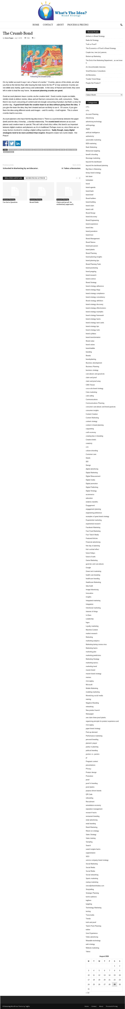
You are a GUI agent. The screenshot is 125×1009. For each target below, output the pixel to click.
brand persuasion (92, 246)
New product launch (93, 710)
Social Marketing (92, 864)
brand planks (90, 249)
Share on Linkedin (18, 143)
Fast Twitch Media (92, 535)
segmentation (90, 853)
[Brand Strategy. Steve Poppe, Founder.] (62, 11)
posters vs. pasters (92, 754)
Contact (48, 24)
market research (91, 633)
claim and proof (91, 377)
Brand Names (90, 242)
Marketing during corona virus (96, 644)
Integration (89, 604)
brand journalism (91, 231)
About (60, 24)
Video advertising (92, 937)
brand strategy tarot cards (95, 323)
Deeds (88, 458)
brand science (91, 279)
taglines (88, 900)
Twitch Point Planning (93, 926)
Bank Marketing (91, 147)
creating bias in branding (94, 436)
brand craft (89, 209)
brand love (89, 235)
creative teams (28, 150)
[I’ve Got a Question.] (15, 191)
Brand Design (90, 213)
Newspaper (90, 714)
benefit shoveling (92, 154)
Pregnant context (92, 761)
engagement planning (93, 509)
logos (88, 622)
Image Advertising (92, 589)
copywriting (90, 429)
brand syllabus (91, 334)
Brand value (90, 341)
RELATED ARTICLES (13, 178)
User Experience (92, 933)
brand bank (90, 191)
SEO (87, 856)
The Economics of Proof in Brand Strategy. (101, 48)
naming (88, 699)
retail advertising (91, 820)
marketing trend (91, 666)
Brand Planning (91, 253)
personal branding (92, 739)
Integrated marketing (93, 600)
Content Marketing (92, 418)
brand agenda (90, 187)
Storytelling (90, 889)
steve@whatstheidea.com (95, 886)
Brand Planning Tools (93, 264)
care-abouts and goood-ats (95, 374)
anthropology (90, 125)
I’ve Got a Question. (10, 202)
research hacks (91, 813)
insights (88, 597)
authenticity (90, 136)
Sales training (90, 838)
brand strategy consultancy (95, 297)
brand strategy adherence (95, 286)
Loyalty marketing (92, 626)
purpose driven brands (93, 791)
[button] (121, 25)
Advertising (90, 118)
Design (88, 465)
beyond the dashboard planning (97, 165)
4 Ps (87, 111)
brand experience (92, 224)
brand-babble (90, 348)
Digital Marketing (92, 472)
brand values (90, 345)
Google (88, 568)
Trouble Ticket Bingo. (93, 79)
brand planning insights (94, 257)
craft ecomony (91, 432)
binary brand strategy (93, 173)
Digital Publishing (92, 487)
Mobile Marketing (92, 688)
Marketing (89, 637)
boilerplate (89, 180)
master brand (90, 670)
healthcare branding (93, 579)
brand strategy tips (92, 326)
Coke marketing (91, 392)
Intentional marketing (93, 608)
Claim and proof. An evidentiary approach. (65, 203)
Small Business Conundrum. (96, 71)
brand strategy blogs (93, 290)
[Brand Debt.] (42, 191)
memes (88, 677)
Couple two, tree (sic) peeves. (96, 52)
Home (36, 24)
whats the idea (71, 150)
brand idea (89, 228)
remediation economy (93, 805)
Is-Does (88, 615)
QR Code (89, 794)
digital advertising (92, 469)
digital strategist (51, 150)
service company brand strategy (97, 860)
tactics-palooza (91, 897)
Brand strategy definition (94, 301)
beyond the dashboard (93, 162)
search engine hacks (93, 849)
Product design (91, 772)
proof (87, 780)
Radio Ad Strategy (92, 40)
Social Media (90, 867)
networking (89, 706)
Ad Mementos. (91, 75)
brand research (91, 275)
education (89, 498)
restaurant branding (92, 816)
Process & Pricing (78, 24)
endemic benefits (92, 502)
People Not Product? (93, 83)
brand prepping (91, 271)
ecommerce (90, 494)
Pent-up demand (91, 732)
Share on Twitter (12, 143)
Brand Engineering (92, 220)
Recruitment (90, 802)
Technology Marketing (93, 908)
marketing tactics (92, 663)
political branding (92, 750)
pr (86, 758)
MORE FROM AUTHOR (35, 178)
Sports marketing (92, 878)
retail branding (91, 823)
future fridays (90, 553)
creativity (89, 443)
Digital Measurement (93, 476)
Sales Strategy (91, 834)
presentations (90, 765)
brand (88, 184)
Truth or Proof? (91, 44)
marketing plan (91, 652)
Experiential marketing (94, 520)
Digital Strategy (91, 491)
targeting (89, 904)
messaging (90, 681)
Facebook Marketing (93, 527)
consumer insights (92, 410)
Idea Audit (89, 586)
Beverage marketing (93, 158)
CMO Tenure (90, 385)
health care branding (93, 575)
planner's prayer (91, 743)
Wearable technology (93, 940)
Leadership (90, 619)
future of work (90, 557)
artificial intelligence (93, 132)
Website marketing (92, 948)
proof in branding (92, 783)
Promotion (89, 776)
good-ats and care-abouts (95, 564)
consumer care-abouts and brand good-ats (101, 407)
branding (89, 352)
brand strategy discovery (94, 304)
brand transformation (93, 337)
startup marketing (92, 882)
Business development (94, 363)
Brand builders (91, 198)
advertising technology (94, 121)
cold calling (90, 396)
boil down (89, 176)
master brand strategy (93, 674)
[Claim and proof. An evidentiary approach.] (69, 191)
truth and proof (91, 922)
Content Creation (92, 414)
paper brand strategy (93, 728)
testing (88, 911)
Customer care (91, 454)
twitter (61, 150)
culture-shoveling (92, 451)
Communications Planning (95, 403)
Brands (88, 355)
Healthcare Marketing (93, 582)
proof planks (90, 787)
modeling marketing (93, 692)
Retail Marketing (91, 827)
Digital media (90, 480)
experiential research (93, 524)
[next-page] (79, 178)
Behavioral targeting (93, 151)
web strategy (90, 944)
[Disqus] (41, 237)
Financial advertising (93, 542)
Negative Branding (92, 703)
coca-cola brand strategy (94, 388)
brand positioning (92, 268)
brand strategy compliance (95, 293)
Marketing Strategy (92, 659)
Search (88, 845)
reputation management (94, 809)
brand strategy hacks (93, 319)
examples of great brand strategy (97, 516)
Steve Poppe (9, 38)
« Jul (87, 993)
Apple (88, 129)
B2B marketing (91, 143)
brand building (91, 202)
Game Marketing (92, 560)
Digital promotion (92, 483)
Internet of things (92, 611)
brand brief (89, 195)
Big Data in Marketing (93, 169)
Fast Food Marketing (93, 531)
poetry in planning (92, 747)
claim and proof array (93, 381)
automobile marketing (93, 140)
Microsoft (89, 685)
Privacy (88, 769)
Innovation (89, 593)
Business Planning (92, 366)
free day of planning (93, 546)
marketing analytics (93, 641)
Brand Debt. (34, 202)
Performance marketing (94, 736)
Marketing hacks (92, 648)
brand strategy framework (95, 315)
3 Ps (87, 107)
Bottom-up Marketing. (93, 56)
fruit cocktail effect (92, 549)
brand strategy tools (93, 330)
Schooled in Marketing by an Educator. (20, 168)
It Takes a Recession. (71, 168)
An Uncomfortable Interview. (96, 67)
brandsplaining (91, 359)
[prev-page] (77, 178)
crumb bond (39, 150)
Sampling (89, 842)
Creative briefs (91, 440)
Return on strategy (92, 831)
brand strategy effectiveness (96, 308)
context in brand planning (95, 425)
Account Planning (15, 150)
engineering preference (94, 513)
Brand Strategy (91, 282)
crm (87, 447)
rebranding (89, 798)
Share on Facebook (5, 143)
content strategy (91, 421)
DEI (87, 462)
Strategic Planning (92, 893)
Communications (92, 399)
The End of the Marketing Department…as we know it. (104, 61)
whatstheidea (8, 152)
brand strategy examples (94, 312)
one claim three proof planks (96, 717)
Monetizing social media (94, 696)
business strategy (92, 370)
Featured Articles (92, 538)
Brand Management (93, 238)
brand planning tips (92, 260)
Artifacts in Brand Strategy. (95, 36)
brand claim (90, 206)
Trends (88, 919)
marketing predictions (93, 655)
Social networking (92, 875)
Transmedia (90, 915)
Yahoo (88, 951)
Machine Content (92, 630)
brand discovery (91, 217)
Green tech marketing (93, 571)
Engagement (90, 505)
